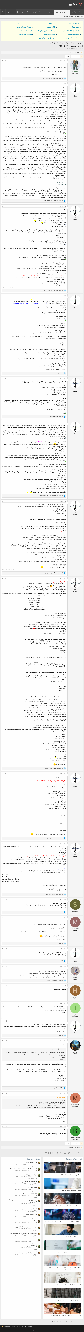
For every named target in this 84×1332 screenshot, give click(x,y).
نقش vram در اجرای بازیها (30, 1194)
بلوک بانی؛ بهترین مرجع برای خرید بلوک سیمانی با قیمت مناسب (66, 1300)
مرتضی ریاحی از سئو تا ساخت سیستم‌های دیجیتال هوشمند (67, 1206)
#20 (3, 1126)
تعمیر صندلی (75, 27)
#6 (3, 422)
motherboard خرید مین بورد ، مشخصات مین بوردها (23, 1233)
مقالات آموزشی (37, 12)
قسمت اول (63, 816)
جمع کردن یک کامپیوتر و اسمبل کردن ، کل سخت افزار (23, 1169)
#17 (3, 1021)
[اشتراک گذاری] (5, 60)
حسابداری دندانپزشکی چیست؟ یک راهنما (71, 1190)
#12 (3, 917)
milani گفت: (62, 1098)
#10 (3, 843)
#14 (3, 966)
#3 (3, 206)
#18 (3, 1041)
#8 (3, 578)
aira (49, 67)
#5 (3, 379)
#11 (3, 900)
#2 (3, 84)
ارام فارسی (75, 1015)
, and (56, 417)
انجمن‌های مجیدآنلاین (61, 12)
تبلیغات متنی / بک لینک (22, 12)
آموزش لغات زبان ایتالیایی (30, 1175)
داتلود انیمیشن (50, 27)
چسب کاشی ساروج (73, 34)
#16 (3, 1003)
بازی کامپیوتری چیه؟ (31, 1162)
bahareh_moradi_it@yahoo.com (56, 1135)
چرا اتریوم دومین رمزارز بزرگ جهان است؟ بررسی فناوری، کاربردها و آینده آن (63, 1221)
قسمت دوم (63, 823)
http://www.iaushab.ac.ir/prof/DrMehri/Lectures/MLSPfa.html (47, 973)
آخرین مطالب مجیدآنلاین (73, 1159)
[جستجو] (3, 12)
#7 (3, 501)
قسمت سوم (63, 830)
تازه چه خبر (49, 12)
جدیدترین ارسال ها (33, 1159)
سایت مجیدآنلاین (76, 12)
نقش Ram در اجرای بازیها (30, 1187)
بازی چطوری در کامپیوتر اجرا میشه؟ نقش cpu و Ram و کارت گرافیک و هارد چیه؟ (21, 1201)
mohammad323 (75, 1105)
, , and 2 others (51, 496)
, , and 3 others (53, 290)
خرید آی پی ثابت (74, 23)
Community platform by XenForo (42, 1330)
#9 (3, 774)
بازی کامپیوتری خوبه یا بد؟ (30, 1214)
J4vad (75, 1052)
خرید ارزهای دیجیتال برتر (47, 38)
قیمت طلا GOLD (26, 31)
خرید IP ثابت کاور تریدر (24, 27)
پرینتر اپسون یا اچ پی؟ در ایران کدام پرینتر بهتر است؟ (68, 1237)
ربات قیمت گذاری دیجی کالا (46, 31)
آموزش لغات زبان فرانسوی (30, 1181)
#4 (3, 296)
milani (75, 978)
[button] (44, 12)
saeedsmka (75, 911)
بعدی (68, 56)
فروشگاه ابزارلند (50, 23)
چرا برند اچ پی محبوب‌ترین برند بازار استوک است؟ (69, 1175)
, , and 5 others (53, 201)
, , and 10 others (53, 78)
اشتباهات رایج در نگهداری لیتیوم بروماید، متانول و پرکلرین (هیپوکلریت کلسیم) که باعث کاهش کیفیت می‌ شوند (64, 1268)
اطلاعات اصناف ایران (72, 38)
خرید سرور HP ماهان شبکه (70, 31)
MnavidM (78, 49)
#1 (3, 60)
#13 (3, 949)
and (59, 1088)
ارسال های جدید (79, 16)
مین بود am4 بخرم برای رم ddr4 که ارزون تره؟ (25, 1227)
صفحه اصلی (7, 1326)
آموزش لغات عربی (32, 1221)
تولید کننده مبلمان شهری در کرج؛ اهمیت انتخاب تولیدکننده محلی (65, 1316)
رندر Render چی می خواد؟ (30, 1246)
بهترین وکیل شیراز (49, 34)
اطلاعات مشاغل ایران (25, 34)
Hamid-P (75, 997)
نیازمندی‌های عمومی (32, 1178)
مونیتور (35, 1240)
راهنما (13, 1326)
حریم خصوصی (19, 1326)
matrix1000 (75, 929)
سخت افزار (34, 1166)
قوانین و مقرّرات (28, 1326)
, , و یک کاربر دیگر (54, 573)
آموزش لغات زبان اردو (31, 1208)
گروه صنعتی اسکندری (25, 23)
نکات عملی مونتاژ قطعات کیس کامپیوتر (27, 1252)
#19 (3, 1093)
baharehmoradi (75, 1138)
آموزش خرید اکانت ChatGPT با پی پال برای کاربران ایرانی (67, 1252)
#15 (3, 986)
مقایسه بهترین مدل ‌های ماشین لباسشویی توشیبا (69, 1285)
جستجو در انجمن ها (68, 16)
